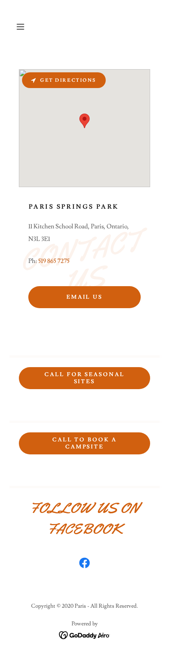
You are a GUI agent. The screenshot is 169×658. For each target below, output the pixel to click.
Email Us (84, 297)
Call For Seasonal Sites (84, 378)
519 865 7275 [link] (54, 261)
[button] (23, 27)
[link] (84, 564)
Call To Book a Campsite (84, 443)
